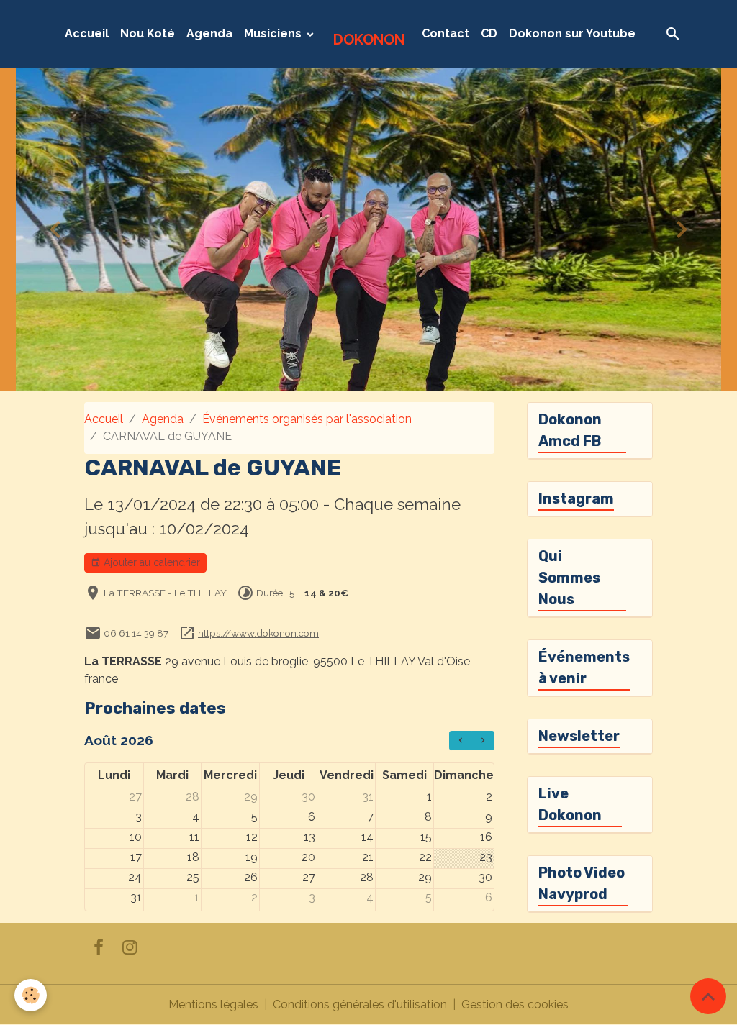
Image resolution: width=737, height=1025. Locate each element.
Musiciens (274, 33)
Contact (445, 33)
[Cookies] (30, 995)
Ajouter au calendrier (150, 562)
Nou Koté (147, 33)
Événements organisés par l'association (307, 419)
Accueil (87, 33)
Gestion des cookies (515, 1004)
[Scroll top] (708, 996)
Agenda (209, 33)
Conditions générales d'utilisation (360, 1004)
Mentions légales (213, 1004)
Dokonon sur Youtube (572, 33)
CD (489, 33)
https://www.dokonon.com (258, 633)
